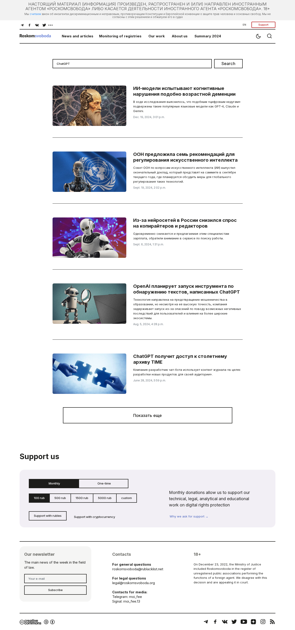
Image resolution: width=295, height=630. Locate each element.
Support (263, 24)
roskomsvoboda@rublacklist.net (137, 569)
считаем (35, 14)
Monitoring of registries (120, 36)
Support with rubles (48, 515)
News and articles (77, 36)
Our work (156, 36)
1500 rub (82, 498)
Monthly (54, 483)
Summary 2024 (208, 36)
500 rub (60, 498)
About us (180, 36)
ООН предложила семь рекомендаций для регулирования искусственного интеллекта (185, 157)
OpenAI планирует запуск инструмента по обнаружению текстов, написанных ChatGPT (186, 289)
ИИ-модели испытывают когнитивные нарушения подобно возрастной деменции (184, 91)
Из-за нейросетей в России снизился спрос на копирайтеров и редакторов (185, 223)
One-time (104, 483)
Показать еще (147, 415)
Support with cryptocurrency (94, 517)
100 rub (39, 498)
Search (228, 63)
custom (126, 498)
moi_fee (135, 596)
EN (244, 24)
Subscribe (55, 590)
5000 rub (105, 498)
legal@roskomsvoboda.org (133, 583)
